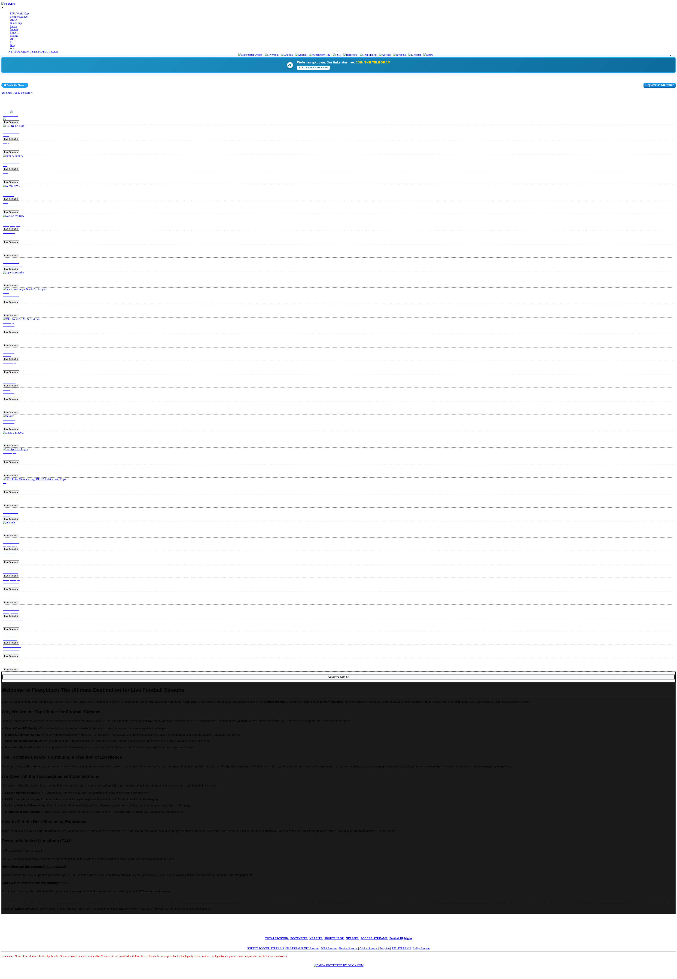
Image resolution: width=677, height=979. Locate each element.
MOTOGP (44, 51)
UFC (13, 38)
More (12, 48)
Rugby (54, 51)
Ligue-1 (14, 32)
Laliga (13, 26)
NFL (17, 51)
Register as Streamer (659, 85)
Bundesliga (16, 23)
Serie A (14, 29)
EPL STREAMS (401, 948)
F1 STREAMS (295, 948)
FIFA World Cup (19, 13)
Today (16, 92)
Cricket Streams (368, 948)
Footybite (385, 948)
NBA (11, 51)
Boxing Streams (348, 948)
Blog (12, 45)
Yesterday (6, 92)
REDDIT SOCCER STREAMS (266, 948)
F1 (11, 42)
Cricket (25, 51)
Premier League (19, 16)
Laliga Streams (421, 948)
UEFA (13, 19)
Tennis (33, 51)
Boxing (14, 35)
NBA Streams (329, 948)
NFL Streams (311, 948)
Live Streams (11, 122)
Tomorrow (27, 92)
